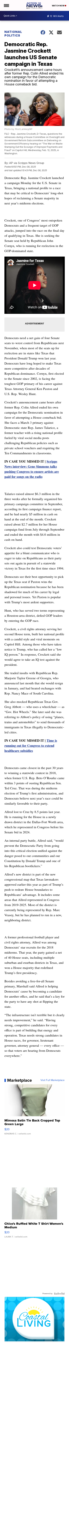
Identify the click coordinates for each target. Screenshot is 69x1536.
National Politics (13, 33)
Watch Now (58, 6)
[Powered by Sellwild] (59, 1293)
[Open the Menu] (6, 5)
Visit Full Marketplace (52, 1080)
